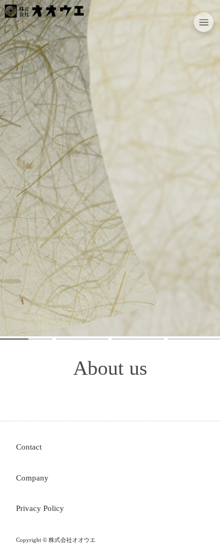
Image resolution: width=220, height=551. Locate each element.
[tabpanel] (110, 168)
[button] (204, 22)
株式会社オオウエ (72, 540)
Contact (29, 447)
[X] (38, 30)
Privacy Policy (40, 508)
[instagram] (13, 30)
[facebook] (64, 30)
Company (32, 478)
